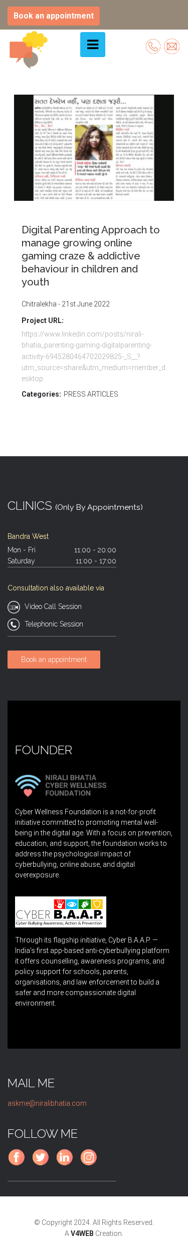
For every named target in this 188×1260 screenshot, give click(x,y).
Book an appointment (54, 16)
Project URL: (43, 321)
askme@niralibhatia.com (47, 1103)
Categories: (41, 394)
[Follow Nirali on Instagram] (91, 1164)
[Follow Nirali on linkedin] (67, 1164)
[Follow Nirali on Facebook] (19, 1164)
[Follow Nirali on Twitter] (43, 1164)
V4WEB (82, 1233)
